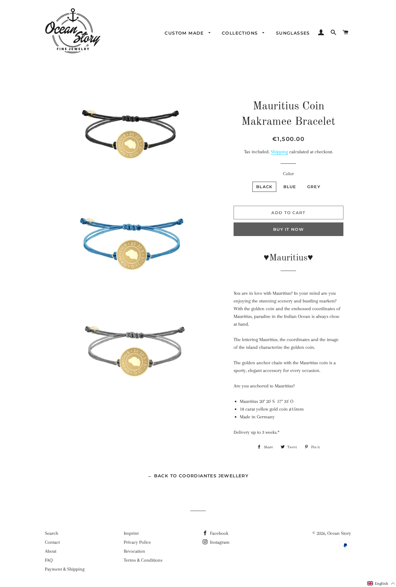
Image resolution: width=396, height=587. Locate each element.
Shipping (279, 151)
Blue (289, 186)
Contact (52, 542)
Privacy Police (137, 542)
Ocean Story (339, 533)
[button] (381, 583)
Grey (314, 186)
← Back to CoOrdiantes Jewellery (198, 476)
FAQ (49, 560)
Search (51, 533)
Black (264, 186)
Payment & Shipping (64, 569)
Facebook (218, 533)
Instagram (219, 542)
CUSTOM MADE (185, 33)
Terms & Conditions (143, 560)
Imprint (131, 533)
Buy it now (288, 229)
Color (288, 173)
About (50, 551)
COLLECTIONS (241, 33)
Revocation (134, 551)
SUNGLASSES (293, 33)
